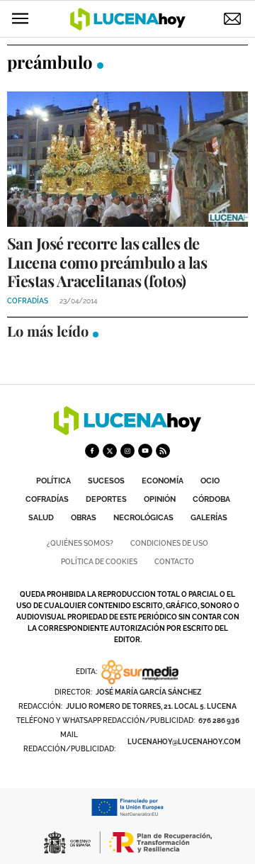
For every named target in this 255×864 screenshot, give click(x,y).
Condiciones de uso (169, 543)
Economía (162, 481)
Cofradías (47, 499)
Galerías (209, 517)
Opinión (160, 499)
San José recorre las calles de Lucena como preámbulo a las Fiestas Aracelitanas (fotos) (107, 261)
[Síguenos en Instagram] (127, 451)
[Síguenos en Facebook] (92, 451)
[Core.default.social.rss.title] (163, 451)
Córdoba (211, 499)
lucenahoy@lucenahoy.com (184, 742)
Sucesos (106, 481)
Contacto (174, 562)
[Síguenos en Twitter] (110, 451)
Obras (83, 517)
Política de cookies (99, 562)
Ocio (210, 481)
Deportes (106, 499)
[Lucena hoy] (127, 431)
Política (53, 481)
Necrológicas (143, 517)
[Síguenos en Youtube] (145, 451)
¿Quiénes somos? (80, 543)
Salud (41, 517)
